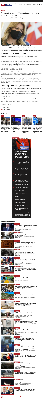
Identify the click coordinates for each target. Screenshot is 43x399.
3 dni (24, 138)
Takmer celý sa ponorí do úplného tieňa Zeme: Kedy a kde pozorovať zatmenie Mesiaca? (22, 162)
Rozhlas (6, 0)
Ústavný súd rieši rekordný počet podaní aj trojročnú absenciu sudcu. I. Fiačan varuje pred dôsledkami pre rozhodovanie (25, 348)
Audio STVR (28, 0)
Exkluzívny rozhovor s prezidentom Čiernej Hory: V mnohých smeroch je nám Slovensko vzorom (26, 356)
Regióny (33, 4)
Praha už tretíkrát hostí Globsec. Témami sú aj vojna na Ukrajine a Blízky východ (15, 128)
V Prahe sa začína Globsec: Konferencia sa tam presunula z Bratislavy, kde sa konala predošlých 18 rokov (37, 129)
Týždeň (27, 138)
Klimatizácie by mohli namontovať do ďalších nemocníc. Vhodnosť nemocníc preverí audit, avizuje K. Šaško (25, 339)
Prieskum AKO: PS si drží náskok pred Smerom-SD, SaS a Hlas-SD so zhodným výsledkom (22, 189)
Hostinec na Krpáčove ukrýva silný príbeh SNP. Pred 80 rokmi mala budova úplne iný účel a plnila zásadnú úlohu (26, 244)
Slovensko (20, 4)
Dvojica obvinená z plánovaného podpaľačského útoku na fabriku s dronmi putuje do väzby (25, 373)
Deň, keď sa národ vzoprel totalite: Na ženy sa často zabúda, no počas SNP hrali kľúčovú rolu (26, 252)
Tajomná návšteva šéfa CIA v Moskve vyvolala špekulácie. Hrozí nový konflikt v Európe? (22, 201)
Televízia (11, 0)
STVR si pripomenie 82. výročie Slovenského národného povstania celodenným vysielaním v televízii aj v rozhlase (25, 365)
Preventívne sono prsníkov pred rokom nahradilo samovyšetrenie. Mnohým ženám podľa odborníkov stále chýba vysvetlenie (25, 304)
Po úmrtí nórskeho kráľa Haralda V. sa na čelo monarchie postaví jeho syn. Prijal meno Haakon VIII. (22, 168)
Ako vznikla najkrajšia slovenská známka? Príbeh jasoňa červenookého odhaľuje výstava (26, 322)
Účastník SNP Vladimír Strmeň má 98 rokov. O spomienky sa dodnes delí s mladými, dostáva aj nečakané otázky (25, 261)
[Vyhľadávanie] (41, 4)
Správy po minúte (15, 4)
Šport (38, 4)
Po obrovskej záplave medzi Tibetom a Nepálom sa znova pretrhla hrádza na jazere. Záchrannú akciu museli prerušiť (22, 175)
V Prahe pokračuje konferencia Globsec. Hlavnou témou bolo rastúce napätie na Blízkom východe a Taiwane (26, 129)
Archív (16, 0)
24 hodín (21, 138)
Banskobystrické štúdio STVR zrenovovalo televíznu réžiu (24, 278)
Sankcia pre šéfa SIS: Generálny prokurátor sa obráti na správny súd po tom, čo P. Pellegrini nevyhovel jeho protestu (25, 390)
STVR (2, 0)
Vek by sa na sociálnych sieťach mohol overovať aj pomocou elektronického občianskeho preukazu (26, 330)
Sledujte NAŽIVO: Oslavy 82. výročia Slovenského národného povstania (22, 195)
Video (22, 232)
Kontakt (40, 0)
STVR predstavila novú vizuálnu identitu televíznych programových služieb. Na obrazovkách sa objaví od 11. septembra (24, 314)
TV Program (22, 0)
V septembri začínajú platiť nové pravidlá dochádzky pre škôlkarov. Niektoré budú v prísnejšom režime (22, 214)
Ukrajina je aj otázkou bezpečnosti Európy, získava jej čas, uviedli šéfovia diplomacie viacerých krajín (5, 128)
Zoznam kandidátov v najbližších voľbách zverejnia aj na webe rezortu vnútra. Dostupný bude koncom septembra (22, 154)
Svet (24, 4)
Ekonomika (28, 4)
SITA (5, 20)
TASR (3, 20)
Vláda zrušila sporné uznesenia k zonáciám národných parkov (24, 295)
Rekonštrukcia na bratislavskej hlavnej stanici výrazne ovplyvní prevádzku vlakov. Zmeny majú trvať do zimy (22, 207)
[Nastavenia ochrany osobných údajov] (2, 397)
